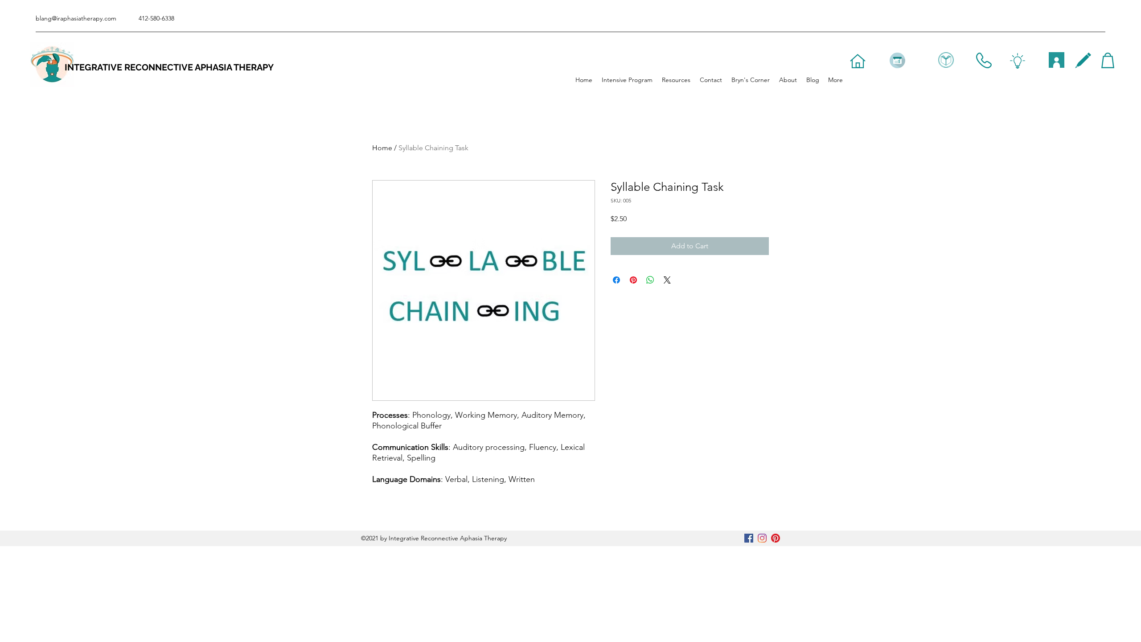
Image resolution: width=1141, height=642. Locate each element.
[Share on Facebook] (616, 280)
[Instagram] (762, 538)
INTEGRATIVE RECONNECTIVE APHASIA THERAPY (169, 67)
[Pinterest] (775, 538)
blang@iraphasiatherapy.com (76, 18)
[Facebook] (748, 538)
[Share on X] (667, 280)
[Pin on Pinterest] (633, 280)
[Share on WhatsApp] (650, 280)
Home (382, 148)
